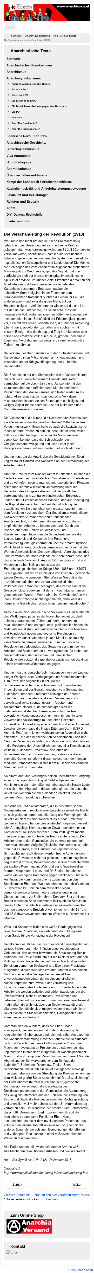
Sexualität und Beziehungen (27, 195)
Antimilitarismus (19, 169)
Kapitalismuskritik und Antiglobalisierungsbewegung (46, 188)
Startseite (13, 59)
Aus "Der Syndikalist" (24, 123)
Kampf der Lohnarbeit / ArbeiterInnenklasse (39, 182)
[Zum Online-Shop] (29, 1226)
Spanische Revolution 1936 (27, 136)
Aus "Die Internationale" (26, 129)
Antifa (11, 208)
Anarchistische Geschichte (26, 142)
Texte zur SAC (20, 95)
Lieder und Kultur (20, 221)
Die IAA (16, 111)
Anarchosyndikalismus (24, 78)
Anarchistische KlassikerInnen (29, 65)
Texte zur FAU (19, 89)
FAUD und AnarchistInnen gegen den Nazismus (39, 106)
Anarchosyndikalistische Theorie (31, 84)
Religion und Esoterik (23, 201)
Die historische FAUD (24, 100)
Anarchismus (16, 72)
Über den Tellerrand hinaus (27, 175)
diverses (17, 117)
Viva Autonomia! (19, 156)
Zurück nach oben (80, 1270)
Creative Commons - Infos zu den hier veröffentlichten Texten (47, 1195)
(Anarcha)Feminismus (23, 149)
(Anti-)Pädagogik (19, 162)
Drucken (51, 1199)
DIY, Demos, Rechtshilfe (24, 214)
